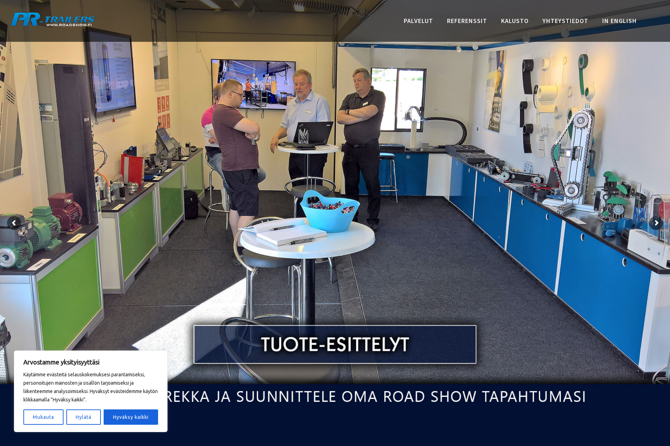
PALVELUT (418, 21)
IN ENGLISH (619, 21)
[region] (91, 391)
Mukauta (43, 417)
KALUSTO (515, 21)
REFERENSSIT (467, 21)
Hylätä (83, 417)
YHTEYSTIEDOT (565, 21)
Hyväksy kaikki (131, 417)
